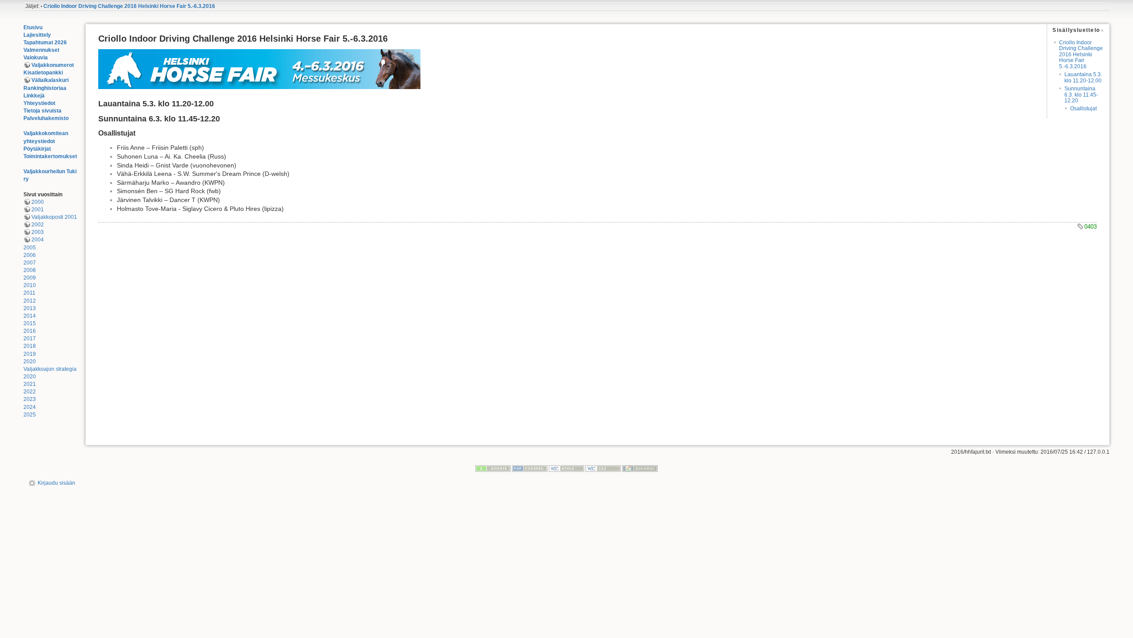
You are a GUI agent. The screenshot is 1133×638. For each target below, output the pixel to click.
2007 (29, 263)
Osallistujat (1083, 108)
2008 (29, 270)
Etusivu (32, 27)
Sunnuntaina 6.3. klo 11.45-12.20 (1081, 95)
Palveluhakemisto (46, 118)
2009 (29, 278)
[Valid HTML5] (566, 468)
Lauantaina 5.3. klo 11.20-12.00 (1083, 77)
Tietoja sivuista (42, 111)
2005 (29, 248)
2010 (29, 285)
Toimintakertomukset (50, 156)
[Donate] (493, 468)
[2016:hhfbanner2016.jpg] (259, 68)
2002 (37, 225)
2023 (29, 399)
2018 (29, 346)
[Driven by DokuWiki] (640, 468)
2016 (29, 331)
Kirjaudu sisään (56, 483)
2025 (29, 415)
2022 (29, 392)
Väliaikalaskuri (50, 80)
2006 (29, 255)
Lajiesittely (37, 35)
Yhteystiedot (39, 103)
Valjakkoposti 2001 (54, 217)
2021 (29, 384)
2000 (37, 202)
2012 (29, 301)
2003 (37, 232)
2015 (29, 323)
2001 (37, 209)
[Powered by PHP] (529, 468)
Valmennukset (41, 50)
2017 (29, 338)
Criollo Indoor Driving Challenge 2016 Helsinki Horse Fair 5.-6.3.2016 (129, 6)
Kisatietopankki (43, 73)
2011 (29, 293)
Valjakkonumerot (52, 65)
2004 (37, 240)
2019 (29, 354)
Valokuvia (35, 57)
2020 (29, 361)
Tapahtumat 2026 (45, 42)
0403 (1090, 226)
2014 (29, 316)
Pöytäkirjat (37, 149)
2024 (29, 407)
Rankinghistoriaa (44, 88)
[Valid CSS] (603, 468)
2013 (29, 308)
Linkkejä (34, 96)
